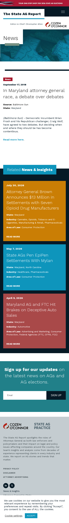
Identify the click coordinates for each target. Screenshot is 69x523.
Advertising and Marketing (35, 331)
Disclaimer (9, 473)
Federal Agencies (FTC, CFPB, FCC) (38, 334)
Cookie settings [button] (13, 515)
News (8, 79)
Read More (13, 236)
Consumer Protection (33, 227)
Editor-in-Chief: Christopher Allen (26, 24)
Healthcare (23, 272)
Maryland (16, 108)
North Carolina (33, 267)
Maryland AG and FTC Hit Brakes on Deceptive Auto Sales (31, 310)
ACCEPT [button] (31, 515)
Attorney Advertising (15, 477)
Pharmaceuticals (53, 222)
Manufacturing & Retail (31, 222)
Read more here (13, 139)
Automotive (23, 326)
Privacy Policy (11, 469)
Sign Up (56, 395)
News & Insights (11, 491)
